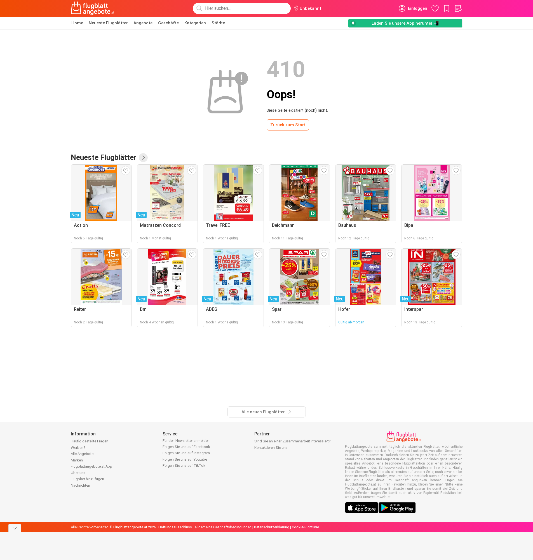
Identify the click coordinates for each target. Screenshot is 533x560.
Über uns (78, 473)
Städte (218, 22)
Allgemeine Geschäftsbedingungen (223, 527)
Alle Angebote (82, 454)
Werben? (78, 447)
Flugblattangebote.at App (91, 466)
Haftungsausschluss (175, 527)
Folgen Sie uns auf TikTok (184, 465)
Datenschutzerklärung (271, 527)
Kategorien (195, 22)
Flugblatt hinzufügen (87, 479)
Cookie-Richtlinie (305, 527)
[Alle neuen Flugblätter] (143, 157)
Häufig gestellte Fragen (89, 441)
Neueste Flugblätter (108, 22)
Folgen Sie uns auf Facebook (186, 447)
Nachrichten (80, 485)
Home (77, 22)
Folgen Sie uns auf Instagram (186, 453)
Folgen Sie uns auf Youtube (185, 459)
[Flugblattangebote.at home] (92, 8)
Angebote (142, 22)
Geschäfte (168, 22)
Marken (77, 460)
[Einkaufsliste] (458, 8)
